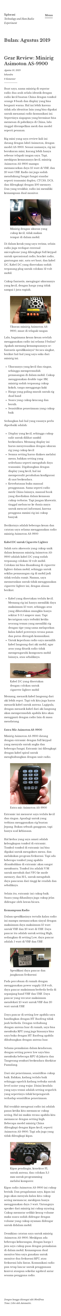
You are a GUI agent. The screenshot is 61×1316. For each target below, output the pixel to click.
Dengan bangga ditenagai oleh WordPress (24, 1299)
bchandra (8, 74)
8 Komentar (10, 79)
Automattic (25, 1303)
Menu (49, 15)
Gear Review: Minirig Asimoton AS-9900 (29, 60)
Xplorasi (9, 14)
